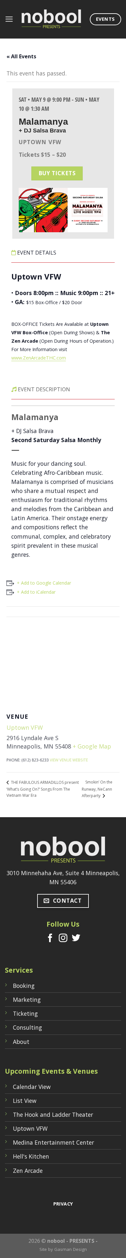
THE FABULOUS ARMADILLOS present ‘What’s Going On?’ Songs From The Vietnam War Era (42, 789)
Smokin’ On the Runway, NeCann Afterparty (97, 788)
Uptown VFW (24, 727)
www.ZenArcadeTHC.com (38, 358)
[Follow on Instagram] (63, 939)
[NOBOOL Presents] (51, 19)
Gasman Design (70, 1249)
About (21, 1042)
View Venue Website (69, 759)
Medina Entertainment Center (53, 1142)
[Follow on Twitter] (75, 939)
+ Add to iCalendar (36, 592)
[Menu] (9, 19)
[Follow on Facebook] (50, 939)
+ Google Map (92, 746)
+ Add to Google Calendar (44, 583)
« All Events (21, 56)
